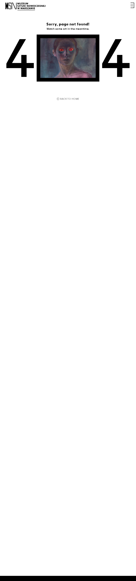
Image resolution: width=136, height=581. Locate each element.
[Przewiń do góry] (128, 578)
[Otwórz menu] (132, 5)
